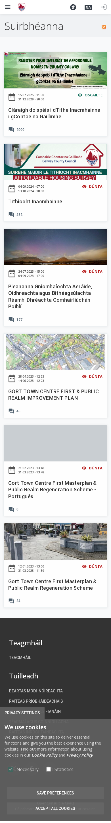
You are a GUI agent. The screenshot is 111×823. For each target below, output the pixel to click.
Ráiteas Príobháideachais (36, 701)
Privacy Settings (22, 713)
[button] (73, 7)
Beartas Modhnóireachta (36, 691)
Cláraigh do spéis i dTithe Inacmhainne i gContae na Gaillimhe (54, 113)
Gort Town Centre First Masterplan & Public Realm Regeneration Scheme (52, 584)
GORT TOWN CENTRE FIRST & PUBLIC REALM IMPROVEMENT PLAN (53, 394)
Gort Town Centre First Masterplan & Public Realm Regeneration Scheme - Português (52, 489)
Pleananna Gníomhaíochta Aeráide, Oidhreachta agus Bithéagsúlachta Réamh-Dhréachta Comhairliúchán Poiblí (50, 296)
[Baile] (21, 7)
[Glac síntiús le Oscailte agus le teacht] (104, 26)
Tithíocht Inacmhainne (35, 201)
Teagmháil (20, 657)
